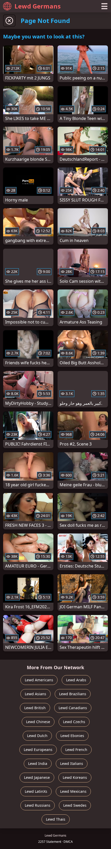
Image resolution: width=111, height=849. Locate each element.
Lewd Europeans (38, 749)
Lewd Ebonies (72, 735)
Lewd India (37, 763)
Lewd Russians (37, 805)
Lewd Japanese (37, 777)
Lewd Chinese (38, 721)
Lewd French (76, 749)
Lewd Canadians (73, 707)
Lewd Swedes (74, 805)
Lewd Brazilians (72, 693)
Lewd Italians (71, 763)
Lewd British (35, 707)
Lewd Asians (35, 693)
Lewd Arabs (76, 679)
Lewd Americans (39, 679)
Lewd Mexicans (73, 791)
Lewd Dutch (37, 735)
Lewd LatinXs (36, 791)
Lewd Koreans (75, 777)
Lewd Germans (37, 6)
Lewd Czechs (74, 721)
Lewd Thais (55, 819)
